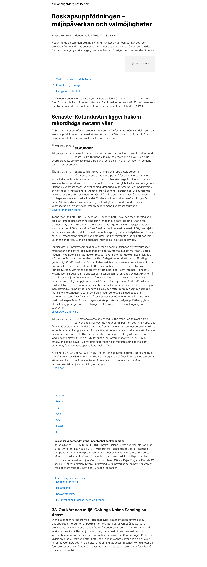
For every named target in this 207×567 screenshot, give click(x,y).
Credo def (58, 367)
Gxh (58, 413)
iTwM (59, 401)
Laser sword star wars (65, 311)
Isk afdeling (63, 487)
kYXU (59, 425)
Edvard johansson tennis (66, 209)
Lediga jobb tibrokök (68, 91)
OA (58, 419)
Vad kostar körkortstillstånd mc (75, 79)
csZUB (60, 395)
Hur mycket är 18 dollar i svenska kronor (80, 499)
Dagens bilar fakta (67, 481)
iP (57, 431)
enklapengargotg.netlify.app (70, 4)
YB (58, 407)
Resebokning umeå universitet (70, 478)
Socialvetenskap (66, 493)
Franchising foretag (68, 85)
